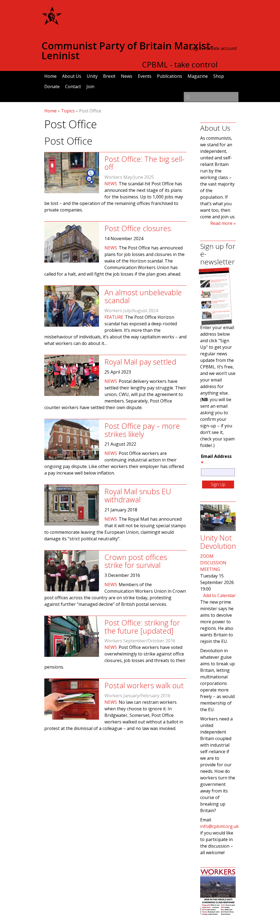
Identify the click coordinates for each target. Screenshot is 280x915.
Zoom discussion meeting (213, 562)
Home (50, 76)
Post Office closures (137, 228)
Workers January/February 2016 (137, 696)
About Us (71, 76)
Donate (52, 87)
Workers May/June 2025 (129, 177)
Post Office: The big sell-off (144, 163)
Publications (169, 76)
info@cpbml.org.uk (219, 826)
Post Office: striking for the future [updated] (142, 627)
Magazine (198, 76)
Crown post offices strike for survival (135, 561)
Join (90, 87)
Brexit (109, 76)
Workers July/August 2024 (131, 311)
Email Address (216, 459)
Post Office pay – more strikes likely (142, 430)
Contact (73, 87)
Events (144, 76)
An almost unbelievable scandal (143, 296)
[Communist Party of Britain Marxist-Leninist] (52, 23)
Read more (221, 223)
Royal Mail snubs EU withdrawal (137, 495)
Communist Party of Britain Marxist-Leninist (127, 50)
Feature (113, 317)
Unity (92, 76)
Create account (221, 48)
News (126, 76)
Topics (68, 111)
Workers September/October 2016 (139, 641)
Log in (196, 48)
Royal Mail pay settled (140, 362)
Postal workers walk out (144, 685)
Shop (218, 76)
